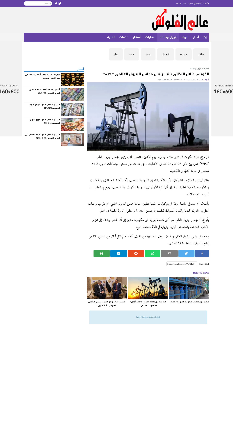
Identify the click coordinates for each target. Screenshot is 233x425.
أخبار (196, 37)
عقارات (150, 37)
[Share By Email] (169, 253)
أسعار (137, 37)
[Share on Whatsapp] (153, 253)
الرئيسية (205, 37)
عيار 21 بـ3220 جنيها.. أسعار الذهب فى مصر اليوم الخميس (42, 76)
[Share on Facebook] (202, 253)
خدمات (123, 37)
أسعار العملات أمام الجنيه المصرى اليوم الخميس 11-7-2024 (44, 91)
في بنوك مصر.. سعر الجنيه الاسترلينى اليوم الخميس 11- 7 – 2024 (42, 136)
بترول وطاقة (168, 37)
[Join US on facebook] (56, 4)
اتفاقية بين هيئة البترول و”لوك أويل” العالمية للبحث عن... (148, 303)
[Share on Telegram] (118, 253)
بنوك (185, 37)
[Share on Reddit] (135, 253)
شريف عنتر (204, 80)
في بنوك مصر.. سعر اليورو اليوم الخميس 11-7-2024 (45, 121)
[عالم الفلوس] (116, 20)
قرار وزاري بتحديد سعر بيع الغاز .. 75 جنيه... (189, 302)
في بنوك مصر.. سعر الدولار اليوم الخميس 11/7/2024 (45, 106)
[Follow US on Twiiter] (60, 4)
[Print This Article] (101, 253)
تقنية (111, 37)
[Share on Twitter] (186, 253)
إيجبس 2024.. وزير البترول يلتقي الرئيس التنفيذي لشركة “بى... (106, 303)
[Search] (26, 3)
